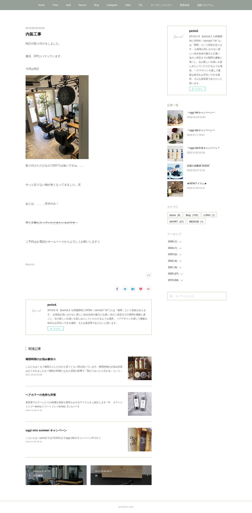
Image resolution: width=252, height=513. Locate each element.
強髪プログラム (205, 4)
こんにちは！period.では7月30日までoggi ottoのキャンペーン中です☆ (63, 437)
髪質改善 (184, 4)
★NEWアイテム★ (197, 183)
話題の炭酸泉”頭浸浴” (198, 165)
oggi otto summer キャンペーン (46, 430)
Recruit (82, 4)
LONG (209, 215)
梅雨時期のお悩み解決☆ (41, 359)
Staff (68, 4)
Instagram (112, 4)
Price (55, 4)
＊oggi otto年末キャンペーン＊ (203, 147)
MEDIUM (196, 221)
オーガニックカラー (161, 4)
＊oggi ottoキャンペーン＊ (201, 112)
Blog (96, 4)
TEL (141, 4)
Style (128, 4)
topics (175, 215)
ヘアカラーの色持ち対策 (41, 394)
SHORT (177, 221)
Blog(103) (30, 264)
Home (41, 4)
